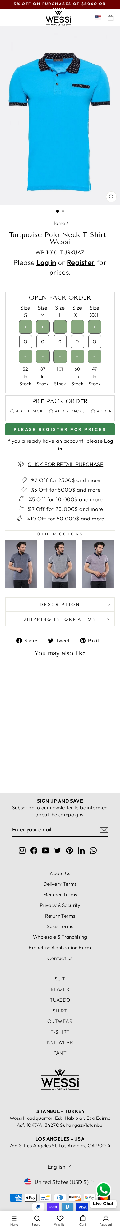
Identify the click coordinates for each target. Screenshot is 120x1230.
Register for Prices (26, 766)
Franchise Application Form (60, 947)
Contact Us (59, 958)
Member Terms (60, 894)
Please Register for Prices (60, 429)
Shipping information (60, 619)
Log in (46, 262)
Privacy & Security (60, 905)
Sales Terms (60, 926)
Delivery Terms (60, 884)
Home (58, 223)
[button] (99, 17)
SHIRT (60, 1011)
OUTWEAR (60, 1021)
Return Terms (60, 916)
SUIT (60, 979)
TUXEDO (60, 1000)
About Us (60, 873)
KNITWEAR (60, 1042)
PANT (60, 1053)
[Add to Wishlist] (39, 673)
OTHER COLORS (60, 533)
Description (60, 604)
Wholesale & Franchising (60, 937)
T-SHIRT (60, 1032)
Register (81, 262)
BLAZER (60, 989)
